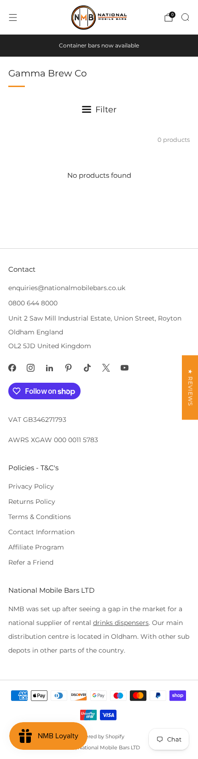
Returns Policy (31, 501)
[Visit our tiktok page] (87, 368)
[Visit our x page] (106, 368)
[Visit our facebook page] (12, 368)
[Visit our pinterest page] (68, 368)
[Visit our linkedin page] (49, 368)
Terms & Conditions (39, 516)
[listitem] (99, 46)
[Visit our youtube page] (125, 368)
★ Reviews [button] (190, 387)
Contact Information (41, 532)
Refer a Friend (30, 562)
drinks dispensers (121, 622)
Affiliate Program (36, 547)
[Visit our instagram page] (31, 368)
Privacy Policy (31, 486)
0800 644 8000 (33, 303)
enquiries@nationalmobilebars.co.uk (66, 288)
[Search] (185, 17)
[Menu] (12, 17)
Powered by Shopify (99, 736)
